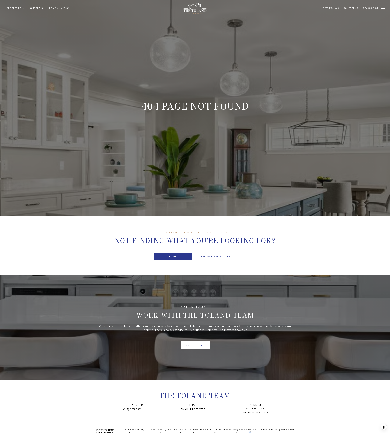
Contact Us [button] (195, 345)
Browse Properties (215, 256)
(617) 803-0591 (132, 409)
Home (173, 256)
